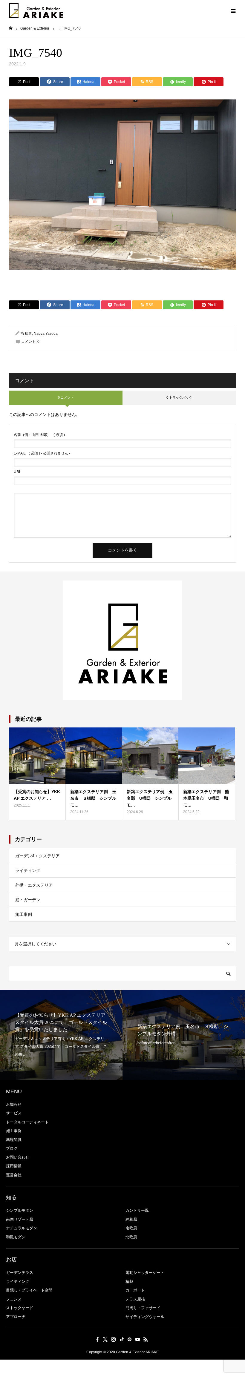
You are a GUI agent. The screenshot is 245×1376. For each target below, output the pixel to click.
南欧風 (131, 1228)
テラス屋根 (135, 1299)
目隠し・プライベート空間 (29, 1290)
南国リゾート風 (19, 1219)
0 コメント (66, 397)
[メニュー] (233, 10)
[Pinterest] (130, 1339)
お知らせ (14, 1104)
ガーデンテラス (19, 1272)
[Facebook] (97, 1339)
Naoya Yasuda (46, 333)
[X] (105, 1339)
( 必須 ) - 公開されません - (42, 453)
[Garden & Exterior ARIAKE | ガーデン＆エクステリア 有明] (36, 10)
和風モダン (15, 1237)
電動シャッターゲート (144, 1272)
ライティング (27, 870)
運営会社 (14, 1175)
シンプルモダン (19, 1210)
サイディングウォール (144, 1316)
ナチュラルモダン (21, 1228)
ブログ (12, 1148)
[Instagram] (114, 1339)
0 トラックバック (179, 397)
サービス (14, 1113)
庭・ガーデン (27, 899)
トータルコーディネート (27, 1122)
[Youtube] (138, 1339)
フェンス (14, 1299)
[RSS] (146, 1339)
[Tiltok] (122, 1339)
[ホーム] (11, 28)
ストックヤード (19, 1308)
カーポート (135, 1290)
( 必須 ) (39, 435)
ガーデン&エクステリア (37, 855)
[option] (61, 1035)
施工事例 (23, 914)
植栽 (129, 1281)
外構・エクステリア (34, 885)
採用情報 (14, 1166)
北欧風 (131, 1237)
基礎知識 (14, 1139)
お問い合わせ (17, 1157)
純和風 (131, 1219)
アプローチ (15, 1316)
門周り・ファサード (142, 1308)
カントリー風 (137, 1210)
